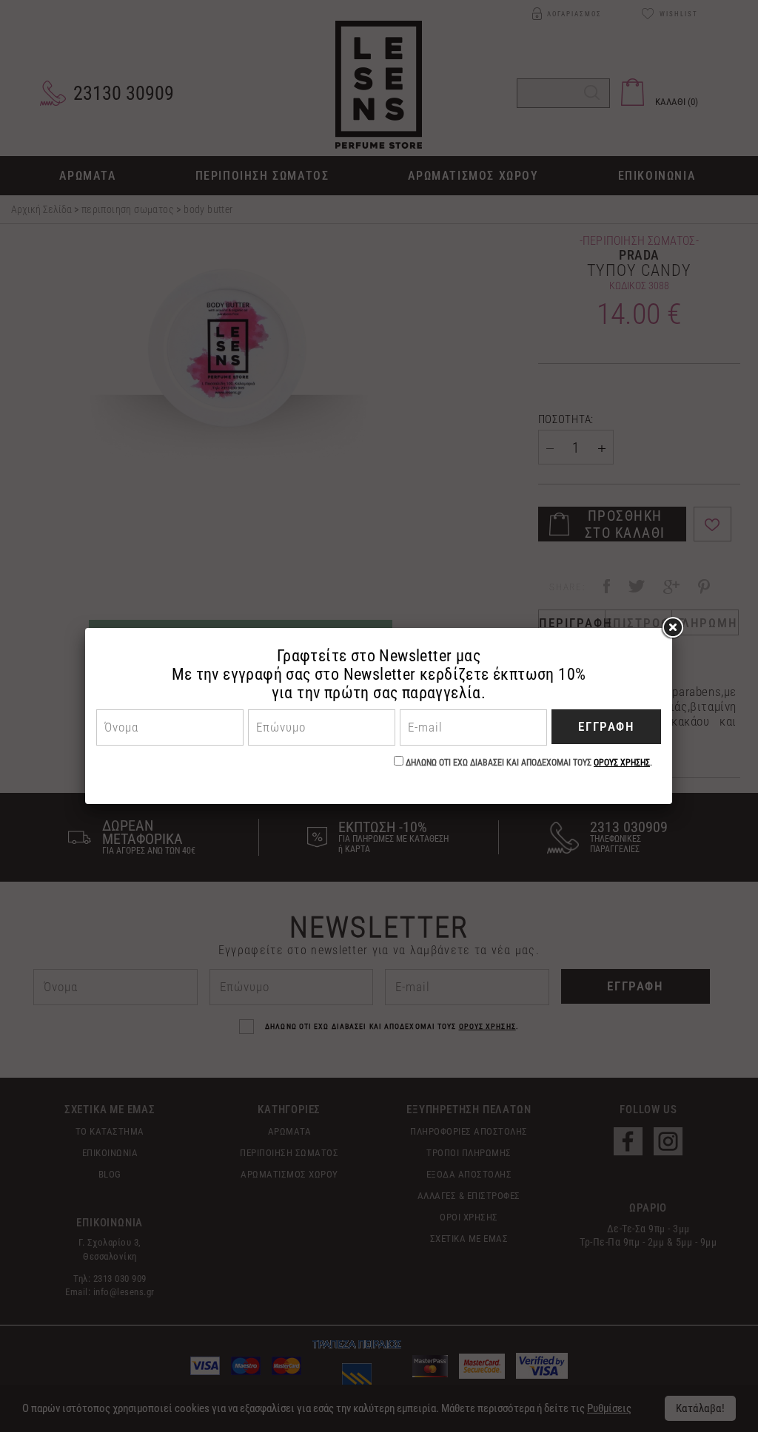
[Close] (672, 628)
